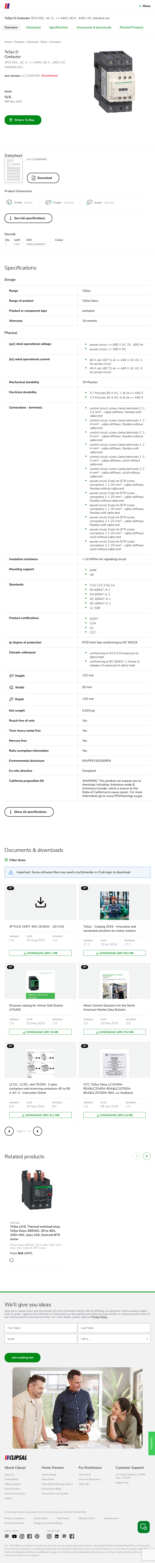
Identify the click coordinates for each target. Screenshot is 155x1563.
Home (8, 42)
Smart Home (48, 1479)
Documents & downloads (94, 27)
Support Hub (122, 1482)
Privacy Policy (99, 1317)
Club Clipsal (85, 1474)
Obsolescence (111, 1518)
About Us (9, 1474)
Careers (8, 1498)
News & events (12, 1488)
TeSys (43, 42)
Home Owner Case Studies (55, 1493)
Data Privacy (63, 1518)
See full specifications (29, 218)
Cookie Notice (41, 1518)
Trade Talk (84, 1484)
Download (44, 178)
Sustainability (11, 1479)
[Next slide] (146, 1156)
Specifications (58, 27)
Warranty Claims (86, 1518)
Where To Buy (24, 120)
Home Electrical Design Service (57, 1484)
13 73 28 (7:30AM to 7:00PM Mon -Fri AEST (130, 1476)
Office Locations (13, 1484)
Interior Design (49, 1474)
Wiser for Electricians (89, 1479)
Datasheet (33, 27)
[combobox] (114, 1339)
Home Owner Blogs (51, 1488)
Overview (11, 27)
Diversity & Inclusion (15, 1493)
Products (19, 42)
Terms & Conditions (14, 1523)
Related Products (132, 27)
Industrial (32, 42)
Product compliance (15, 1518)
